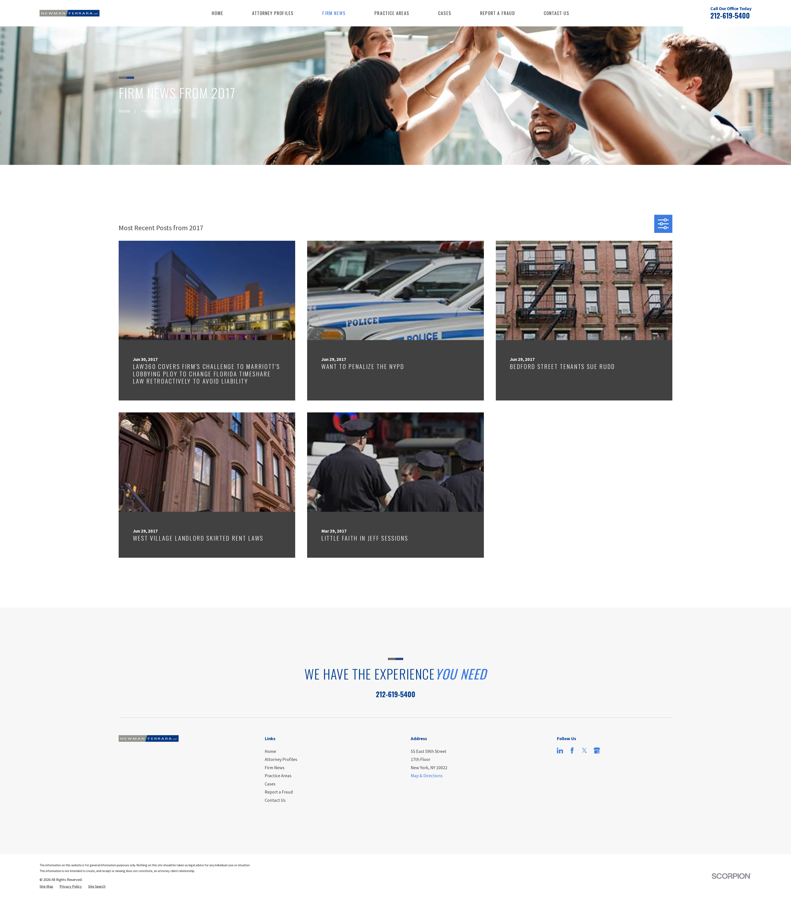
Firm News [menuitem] (334, 13)
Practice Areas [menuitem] (391, 13)
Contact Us (275, 800)
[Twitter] (584, 750)
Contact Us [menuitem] (556, 13)
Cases (270, 784)
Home (270, 751)
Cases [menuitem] (444, 13)
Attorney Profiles (281, 759)
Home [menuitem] (217, 13)
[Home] (69, 13)
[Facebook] (572, 750)
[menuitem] (46, 886)
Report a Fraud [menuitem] (497, 13)
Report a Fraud (279, 792)
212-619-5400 (730, 15)
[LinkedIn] (560, 750)
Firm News (274, 767)
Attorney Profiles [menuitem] (273, 13)
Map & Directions (427, 775)
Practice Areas (278, 775)
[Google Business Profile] (597, 750)
